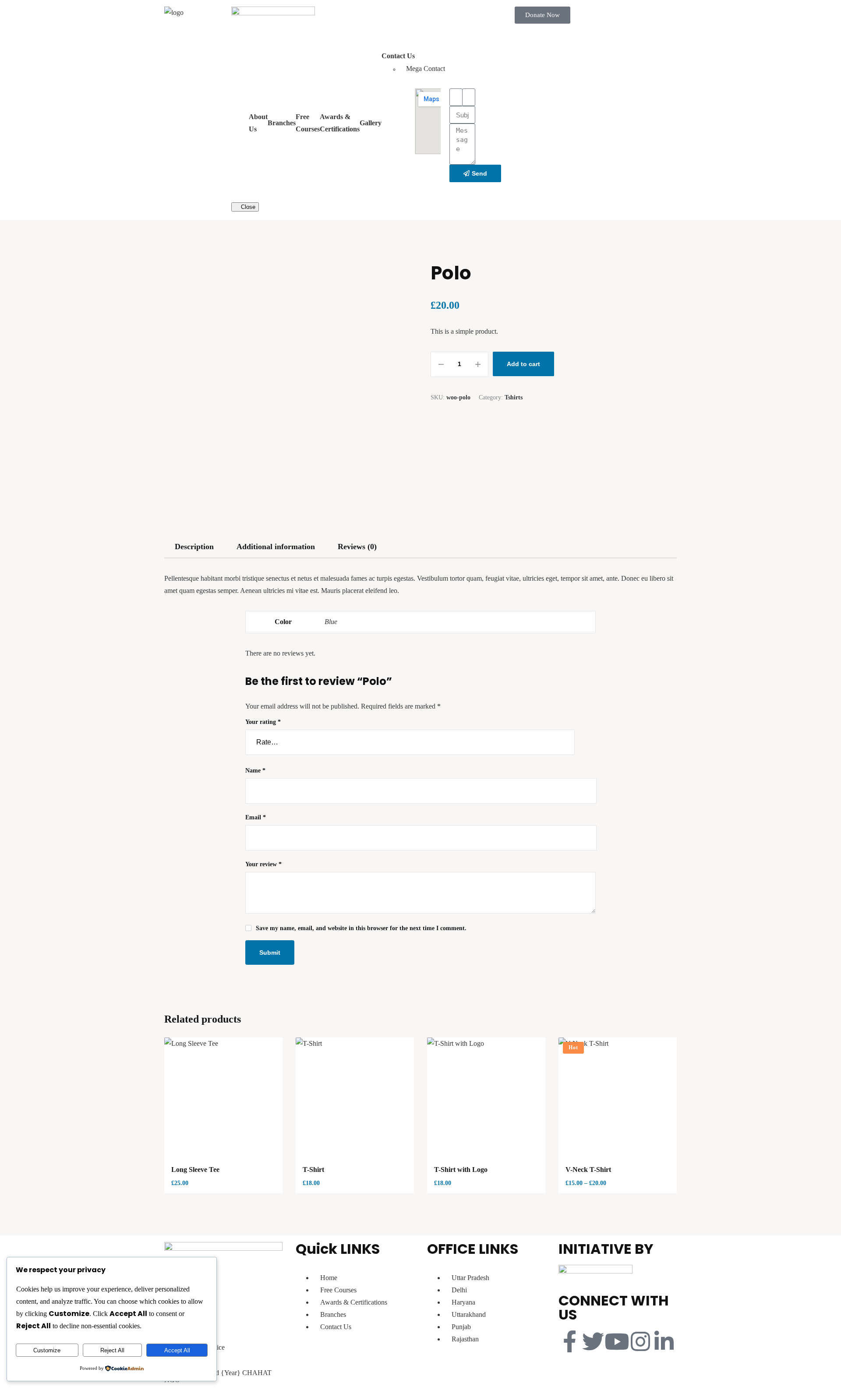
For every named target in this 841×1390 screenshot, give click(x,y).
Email (255, 817)
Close (247, 207)
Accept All (177, 1350)
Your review (263, 864)
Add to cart (523, 363)
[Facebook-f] (569, 1341)
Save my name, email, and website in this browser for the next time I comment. (361, 928)
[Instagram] (640, 1341)
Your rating (263, 722)
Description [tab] (194, 546)
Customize (46, 1350)
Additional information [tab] (276, 546)
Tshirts (514, 397)
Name (255, 770)
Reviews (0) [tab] (357, 546)
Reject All (112, 1350)
